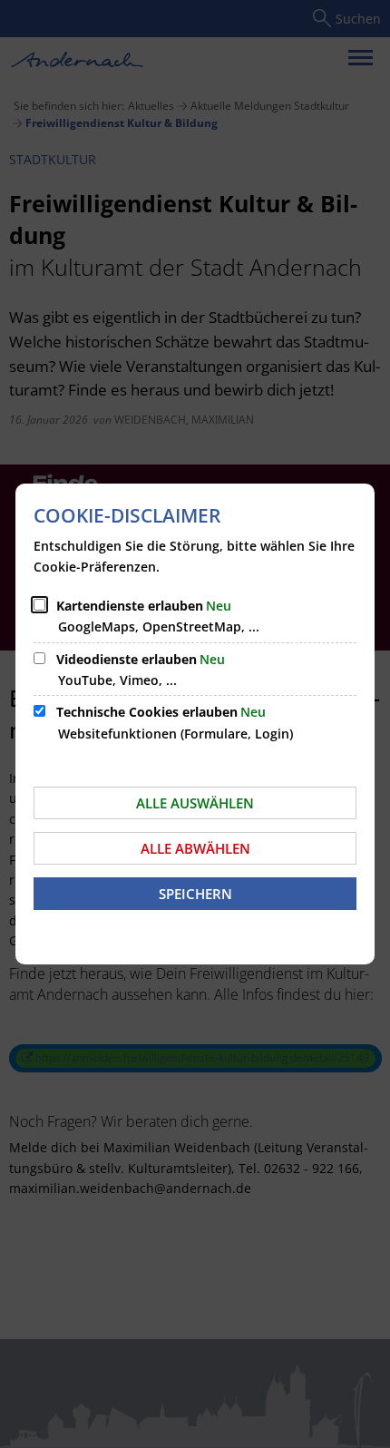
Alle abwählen (195, 848)
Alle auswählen (195, 803)
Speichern (195, 894)
